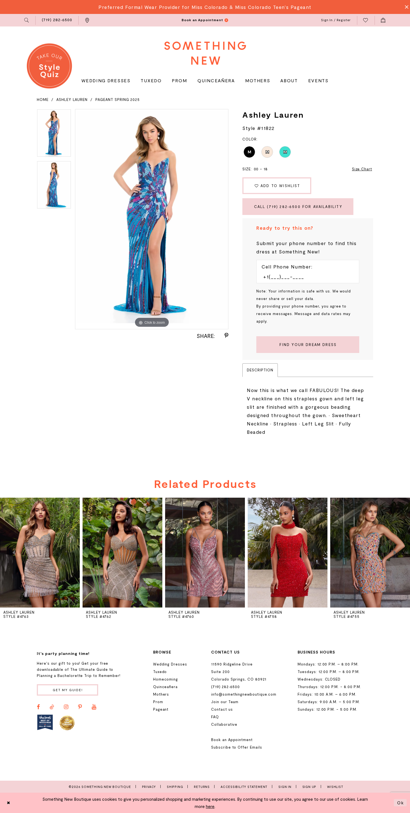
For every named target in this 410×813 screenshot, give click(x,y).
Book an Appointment (232, 739)
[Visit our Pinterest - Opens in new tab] (80, 707)
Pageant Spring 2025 (117, 99)
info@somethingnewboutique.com (243, 694)
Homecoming (165, 679)
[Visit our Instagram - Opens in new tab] (66, 707)
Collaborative (224, 724)
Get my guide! (68, 690)
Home (43, 99)
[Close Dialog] (8, 803)
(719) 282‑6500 (225, 686)
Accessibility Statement (244, 786)
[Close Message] (405, 7)
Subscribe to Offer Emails (236, 747)
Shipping (175, 786)
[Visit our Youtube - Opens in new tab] (94, 707)
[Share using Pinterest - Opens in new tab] (226, 336)
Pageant (161, 709)
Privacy (149, 786)
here (210, 806)
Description (260, 370)
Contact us (222, 709)
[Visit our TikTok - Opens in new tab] (52, 707)
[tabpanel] (54, 135)
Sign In (284, 786)
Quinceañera (165, 686)
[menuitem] (27, 20)
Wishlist (335, 786)
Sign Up (309, 786)
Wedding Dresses (170, 664)
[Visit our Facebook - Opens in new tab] (38, 707)
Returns (202, 786)
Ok (400, 802)
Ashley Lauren (72, 99)
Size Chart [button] (362, 169)
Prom (158, 702)
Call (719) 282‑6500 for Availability (298, 206)
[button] (27, 20)
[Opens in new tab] (45, 722)
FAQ (215, 717)
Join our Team (224, 702)
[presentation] (40, 553)
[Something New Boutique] (205, 53)
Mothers (161, 694)
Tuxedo (160, 671)
